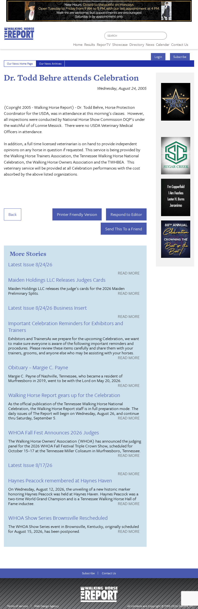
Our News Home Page (20, 64)
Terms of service (17, 606)
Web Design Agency (46, 606)
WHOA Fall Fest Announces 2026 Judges (53, 432)
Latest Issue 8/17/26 (30, 465)
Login (158, 56)
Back (12, 214)
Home (78, 44)
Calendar (163, 44)
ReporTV (104, 44)
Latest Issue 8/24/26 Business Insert (47, 307)
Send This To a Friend (123, 229)
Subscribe (179, 56)
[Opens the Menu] (193, 43)
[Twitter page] (182, 37)
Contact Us (109, 573)
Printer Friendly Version (77, 214)
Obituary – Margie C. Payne (38, 367)
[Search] (163, 36)
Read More (129, 273)
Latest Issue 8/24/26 (30, 264)
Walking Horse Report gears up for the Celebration (64, 395)
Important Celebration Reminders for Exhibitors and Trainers (65, 326)
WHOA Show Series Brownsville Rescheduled (58, 517)
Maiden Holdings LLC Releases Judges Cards (57, 279)
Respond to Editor (126, 214)
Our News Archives (50, 64)
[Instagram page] (191, 37)
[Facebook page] (173, 37)
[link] (78, 43)
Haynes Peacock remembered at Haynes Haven (60, 480)
